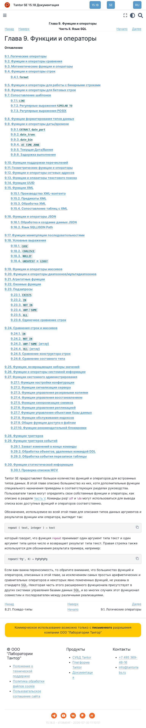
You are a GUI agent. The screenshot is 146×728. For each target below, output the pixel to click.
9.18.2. (23, 251)
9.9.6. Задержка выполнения (33, 154)
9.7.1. (18, 101)
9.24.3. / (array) (30, 343)
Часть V (39, 498)
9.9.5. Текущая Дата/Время (32, 149)
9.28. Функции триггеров (24, 436)
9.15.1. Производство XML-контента (38, 193)
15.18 (95, 5)
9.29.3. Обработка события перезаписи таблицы (49, 456)
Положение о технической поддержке (23, 671)
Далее (136, 29)
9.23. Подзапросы (19, 289)
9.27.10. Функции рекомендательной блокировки (48, 428)
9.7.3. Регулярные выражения (38, 111)
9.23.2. (18, 300)
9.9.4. (25, 144)
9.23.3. (21, 305)
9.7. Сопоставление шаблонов (28, 95)
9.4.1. (20, 77)
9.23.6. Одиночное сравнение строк (38, 320)
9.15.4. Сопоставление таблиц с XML (39, 208)
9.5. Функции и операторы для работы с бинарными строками (53, 85)
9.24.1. (18, 333)
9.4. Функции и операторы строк (30, 71)
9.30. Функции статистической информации (39, 464)
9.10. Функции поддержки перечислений (36, 162)
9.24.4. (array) (25, 349)
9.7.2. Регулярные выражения (41, 105)
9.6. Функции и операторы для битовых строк (40, 90)
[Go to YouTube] (63, 715)
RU (137, 5)
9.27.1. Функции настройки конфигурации (42, 382)
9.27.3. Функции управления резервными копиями (49, 392)
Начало (122, 29)
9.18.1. (19, 246)
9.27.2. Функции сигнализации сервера (41, 387)
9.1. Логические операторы (26, 56)
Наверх (23, 29)
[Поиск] (140, 15)
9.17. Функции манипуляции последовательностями (45, 235)
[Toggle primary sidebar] (5, 15)
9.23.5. (19, 315)
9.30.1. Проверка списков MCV (34, 470)
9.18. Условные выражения (25, 240)
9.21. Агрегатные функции (25, 279)
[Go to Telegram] (54, 715)
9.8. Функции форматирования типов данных (39, 119)
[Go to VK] (73, 715)
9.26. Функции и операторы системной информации (45, 372)
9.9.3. (22, 139)
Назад (9, 29)
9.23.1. (21, 295)
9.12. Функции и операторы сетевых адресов (39, 173)
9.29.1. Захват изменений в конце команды (44, 446)
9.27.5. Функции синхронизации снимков (42, 402)
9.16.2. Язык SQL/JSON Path (32, 227)
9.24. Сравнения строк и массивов (31, 328)
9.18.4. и (29, 261)
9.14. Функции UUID (20, 183)
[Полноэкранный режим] (125, 15)
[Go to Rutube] (92, 715)
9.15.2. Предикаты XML (28, 198)
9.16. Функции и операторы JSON (30, 216)
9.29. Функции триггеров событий (31, 441)
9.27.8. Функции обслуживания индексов (42, 418)
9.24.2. (21, 338)
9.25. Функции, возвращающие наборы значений (42, 367)
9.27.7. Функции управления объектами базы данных (51, 412)
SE (111, 5)
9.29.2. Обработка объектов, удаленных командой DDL (53, 451)
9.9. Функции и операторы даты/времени (37, 124)
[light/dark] (132, 15)
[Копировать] (137, 527)
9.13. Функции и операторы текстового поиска (41, 178)
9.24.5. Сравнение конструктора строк (41, 354)
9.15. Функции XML (19, 188)
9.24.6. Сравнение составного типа (38, 358)
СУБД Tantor (81, 657)
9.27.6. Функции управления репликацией (43, 407)
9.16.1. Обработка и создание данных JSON (44, 222)
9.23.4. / (24, 310)
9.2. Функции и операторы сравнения (33, 61)
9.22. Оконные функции (23, 284)
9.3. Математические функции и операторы (39, 66)
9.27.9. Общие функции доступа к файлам (43, 422)
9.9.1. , (28, 129)
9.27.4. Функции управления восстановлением (46, 397)
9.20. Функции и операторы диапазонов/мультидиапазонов (50, 274)
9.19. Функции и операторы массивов (33, 269)
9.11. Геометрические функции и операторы (39, 168)
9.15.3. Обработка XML (28, 203)
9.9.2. (23, 134)
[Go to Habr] (82, 715)
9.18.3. (21, 256)
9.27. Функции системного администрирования (41, 377)
